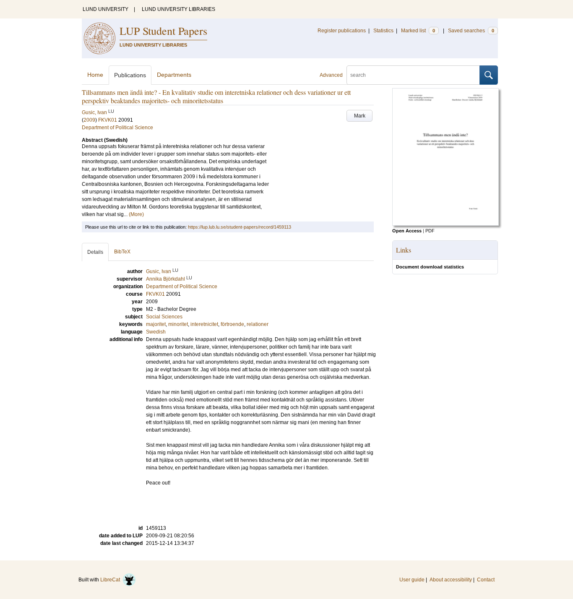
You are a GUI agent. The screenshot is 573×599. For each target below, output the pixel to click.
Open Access (407, 230)
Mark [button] (359, 116)
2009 (89, 120)
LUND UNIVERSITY (105, 9)
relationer (257, 324)
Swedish (156, 332)
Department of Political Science (117, 127)
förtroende (232, 324)
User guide (412, 580)
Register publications (342, 31)
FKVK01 (107, 120)
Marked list (418, 31)
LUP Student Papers (163, 30)
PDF (430, 230)
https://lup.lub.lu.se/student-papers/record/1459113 (239, 226)
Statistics (383, 31)
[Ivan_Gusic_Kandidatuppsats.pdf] (445, 224)
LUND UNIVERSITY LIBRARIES (178, 9)
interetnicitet (204, 324)
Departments (174, 74)
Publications (130, 75)
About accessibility (451, 580)
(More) (136, 214)
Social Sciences (164, 317)
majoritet (156, 324)
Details (95, 252)
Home (95, 74)
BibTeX (122, 252)
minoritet (178, 324)
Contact (486, 580)
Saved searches (471, 31)
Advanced (331, 75)
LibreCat (111, 580)
